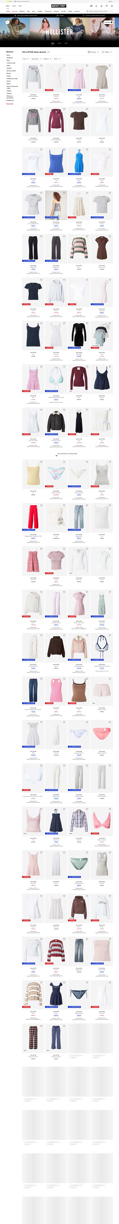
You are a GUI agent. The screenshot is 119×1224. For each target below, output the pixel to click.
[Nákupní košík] (112, 6)
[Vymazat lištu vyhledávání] (112, 11)
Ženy (7, 6)
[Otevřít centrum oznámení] (101, 6)
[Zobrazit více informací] (33, 101)
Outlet (10, 1)
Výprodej (35, 59)
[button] (93, 52)
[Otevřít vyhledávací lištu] (87, 11)
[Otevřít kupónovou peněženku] (91, 6)
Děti (20, 6)
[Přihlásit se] (96, 6)
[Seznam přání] (107, 6)
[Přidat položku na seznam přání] (41, 66)
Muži (14, 6)
